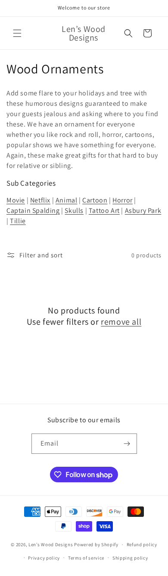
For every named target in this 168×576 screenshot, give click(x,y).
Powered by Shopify (96, 544)
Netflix (40, 200)
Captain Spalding (33, 210)
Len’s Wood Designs (51, 544)
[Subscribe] (127, 444)
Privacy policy (44, 558)
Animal (67, 200)
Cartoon (94, 200)
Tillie (18, 220)
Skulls (74, 210)
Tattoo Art (104, 210)
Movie (15, 200)
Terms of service (86, 558)
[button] (17, 33)
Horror (122, 200)
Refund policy (142, 544)
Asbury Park (143, 210)
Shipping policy (130, 558)
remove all (121, 321)
